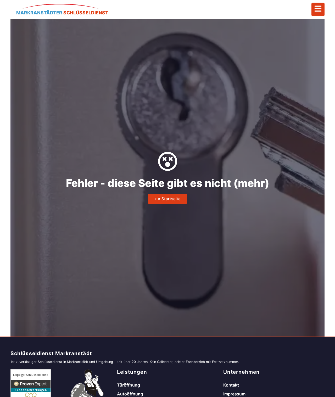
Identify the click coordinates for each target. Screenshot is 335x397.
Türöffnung (128, 385)
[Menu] (318, 9)
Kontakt (231, 385)
